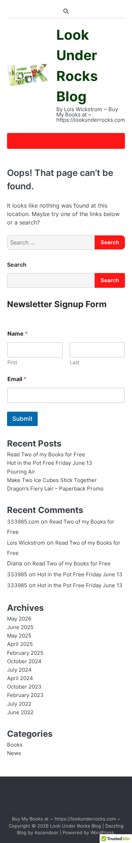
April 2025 (20, 644)
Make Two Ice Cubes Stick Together (52, 480)
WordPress (102, 832)
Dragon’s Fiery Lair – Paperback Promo (55, 489)
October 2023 (24, 687)
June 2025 (20, 627)
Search (16, 264)
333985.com (23, 522)
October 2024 (24, 661)
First (12, 362)
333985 (17, 574)
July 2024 (19, 670)
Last (75, 362)
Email (16, 379)
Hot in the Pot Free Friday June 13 (49, 463)
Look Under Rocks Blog (75, 826)
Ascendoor (46, 832)
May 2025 (19, 636)
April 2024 (20, 678)
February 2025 (25, 653)
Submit (22, 418)
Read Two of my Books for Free (46, 454)
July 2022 (19, 704)
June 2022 (20, 712)
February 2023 (25, 695)
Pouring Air (21, 472)
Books (15, 745)
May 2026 (19, 619)
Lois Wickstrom (26, 543)
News (14, 753)
